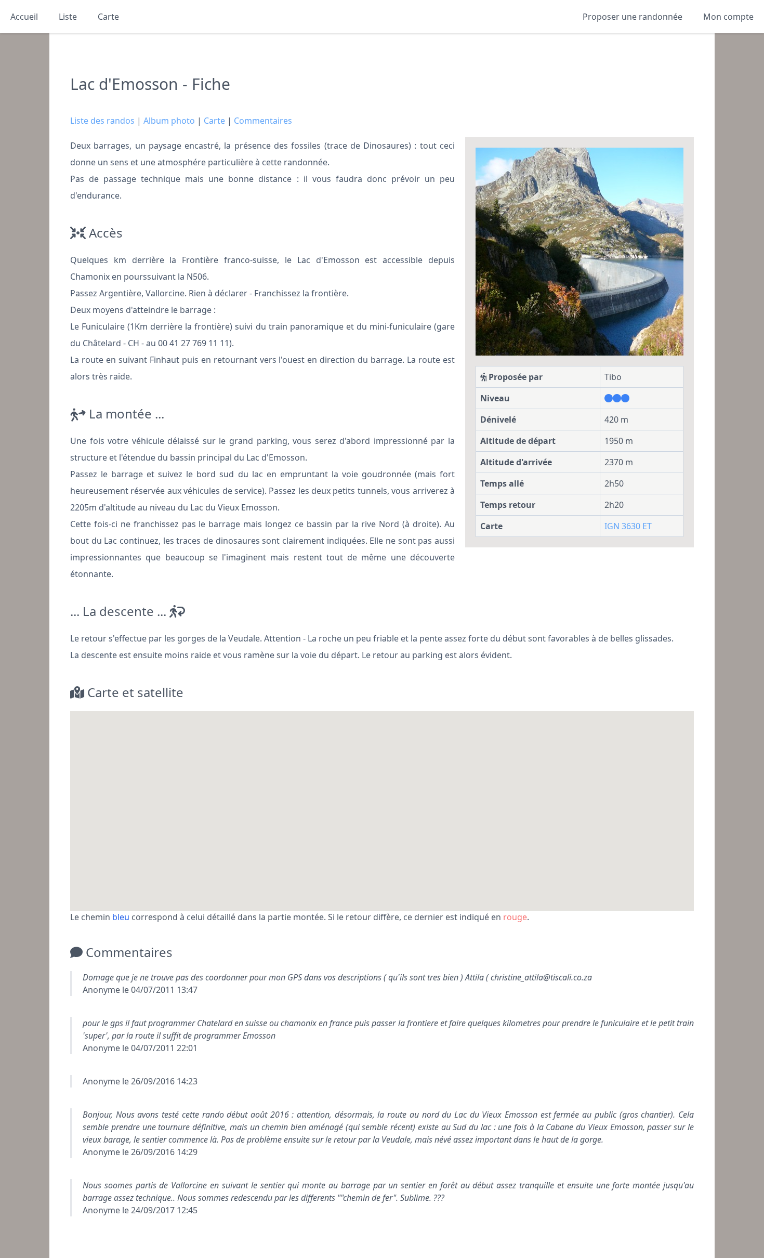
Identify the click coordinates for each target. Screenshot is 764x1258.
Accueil (24, 16)
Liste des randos (102, 120)
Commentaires (263, 120)
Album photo (169, 120)
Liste (68, 16)
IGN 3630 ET (628, 526)
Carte (108, 16)
